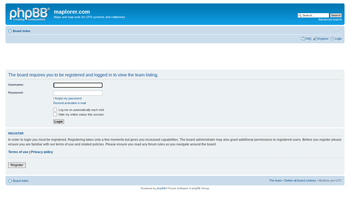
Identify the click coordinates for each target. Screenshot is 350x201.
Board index (21, 31)
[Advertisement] (105, 56)
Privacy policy (42, 152)
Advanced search (330, 19)
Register (323, 38)
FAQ (308, 38)
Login (338, 38)
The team (275, 180)
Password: (16, 92)
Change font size (338, 29)
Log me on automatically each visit (81, 109)
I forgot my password (67, 98)
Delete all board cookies (300, 180)
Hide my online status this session (81, 114)
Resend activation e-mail (69, 103)
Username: (16, 84)
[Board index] (30, 13)
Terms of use (18, 152)
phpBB (161, 188)
